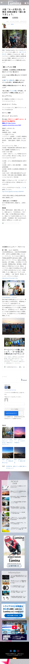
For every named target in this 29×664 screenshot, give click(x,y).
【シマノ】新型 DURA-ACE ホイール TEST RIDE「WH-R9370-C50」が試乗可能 (18, 576)
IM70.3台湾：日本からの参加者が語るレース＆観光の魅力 (18, 497)
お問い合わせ (20, 653)
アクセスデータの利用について (14, 655)
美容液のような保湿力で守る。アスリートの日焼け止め (18, 523)
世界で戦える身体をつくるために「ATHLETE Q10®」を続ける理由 (17, 508)
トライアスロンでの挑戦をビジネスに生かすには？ (18, 487)
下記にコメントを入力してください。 (13, 396)
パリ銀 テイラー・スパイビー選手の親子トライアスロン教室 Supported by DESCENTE (18, 518)
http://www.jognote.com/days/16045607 (13, 191)
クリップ (16, 17)
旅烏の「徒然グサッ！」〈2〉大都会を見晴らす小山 (7, 461)
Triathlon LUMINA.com (11, 653)
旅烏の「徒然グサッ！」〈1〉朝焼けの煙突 (19, 461)
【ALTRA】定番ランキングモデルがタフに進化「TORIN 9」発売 (18, 592)
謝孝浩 (12, 24)
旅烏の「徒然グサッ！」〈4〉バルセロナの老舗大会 (19, 441)
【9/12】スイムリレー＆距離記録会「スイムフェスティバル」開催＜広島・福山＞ (18, 581)
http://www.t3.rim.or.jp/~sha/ (10, 278)
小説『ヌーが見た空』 (9, 80)
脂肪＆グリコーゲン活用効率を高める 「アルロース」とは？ (18, 492)
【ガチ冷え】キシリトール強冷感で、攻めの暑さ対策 (17, 513)
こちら (23, 187)
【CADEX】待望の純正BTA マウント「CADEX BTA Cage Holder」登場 (18, 597)
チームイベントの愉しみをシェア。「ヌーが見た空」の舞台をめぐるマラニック (7, 442)
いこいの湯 (13, 90)
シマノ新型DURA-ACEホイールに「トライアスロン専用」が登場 (17, 587)
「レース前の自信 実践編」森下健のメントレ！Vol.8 (18, 502)
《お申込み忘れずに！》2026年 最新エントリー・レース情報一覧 (18, 529)
